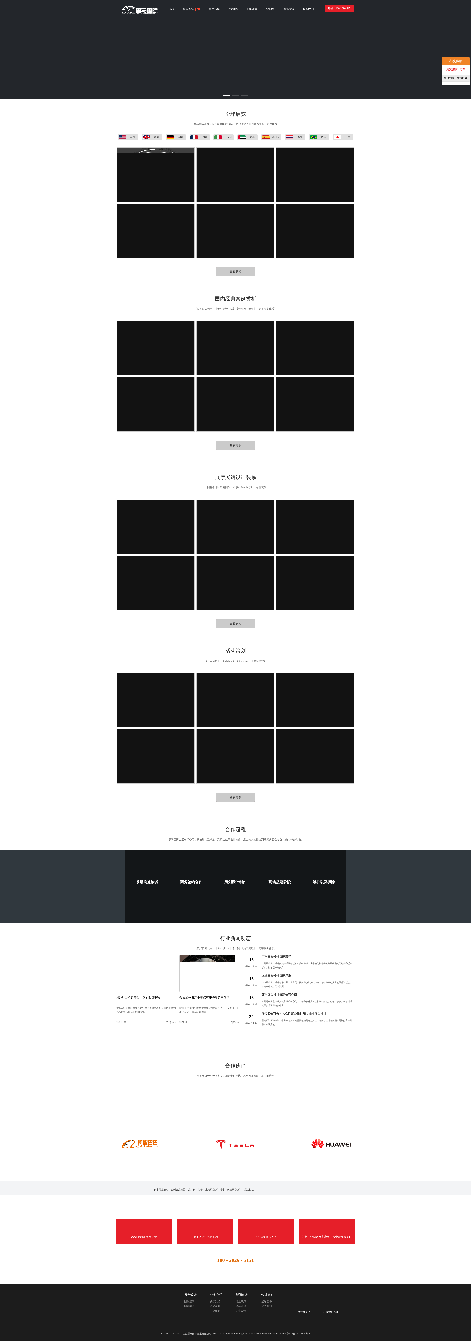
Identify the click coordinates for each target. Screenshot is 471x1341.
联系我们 (308, 9)
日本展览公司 (161, 1189)
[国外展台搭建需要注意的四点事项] (143, 991)
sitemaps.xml (279, 1333)
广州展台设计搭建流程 (276, 956)
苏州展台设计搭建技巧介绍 (279, 994)
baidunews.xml (264, 1333)
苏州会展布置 (178, 1189)
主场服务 (215, 1310)
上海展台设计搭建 (214, 1189)
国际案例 (189, 1301)
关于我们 (215, 1301)
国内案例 (189, 1306)
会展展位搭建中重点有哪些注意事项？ (204, 997)
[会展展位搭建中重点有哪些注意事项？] (207, 991)
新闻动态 (289, 9)
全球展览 (188, 9)
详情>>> (171, 1022)
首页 (172, 9)
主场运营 (251, 9)
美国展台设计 (234, 1189)
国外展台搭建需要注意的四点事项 (138, 997)
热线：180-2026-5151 (340, 8)
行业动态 (241, 1301)
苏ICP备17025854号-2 (298, 1333)
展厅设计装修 (195, 1189)
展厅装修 (214, 9)
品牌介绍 (270, 9)
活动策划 (233, 9)
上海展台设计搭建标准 (276, 975)
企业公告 (241, 1310)
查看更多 (235, 271)
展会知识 (241, 1306)
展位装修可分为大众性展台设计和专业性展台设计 (294, 1013)
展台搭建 (249, 1189)
